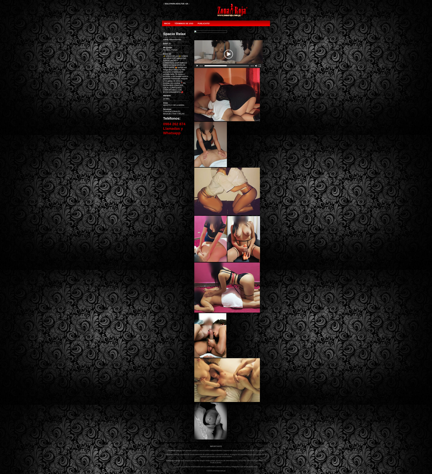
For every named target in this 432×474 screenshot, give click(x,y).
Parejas (174, 50)
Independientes (175, 39)
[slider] (227, 65)
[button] (228, 54)
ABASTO (167, 105)
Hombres (166, 50)
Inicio (167, 24)
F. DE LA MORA (177, 105)
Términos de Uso (184, 24)
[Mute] (256, 66)
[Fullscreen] (260, 66)
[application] (228, 54)
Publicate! (204, 24)
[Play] (197, 66)
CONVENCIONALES (171, 111)
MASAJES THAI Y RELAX (173, 114)
